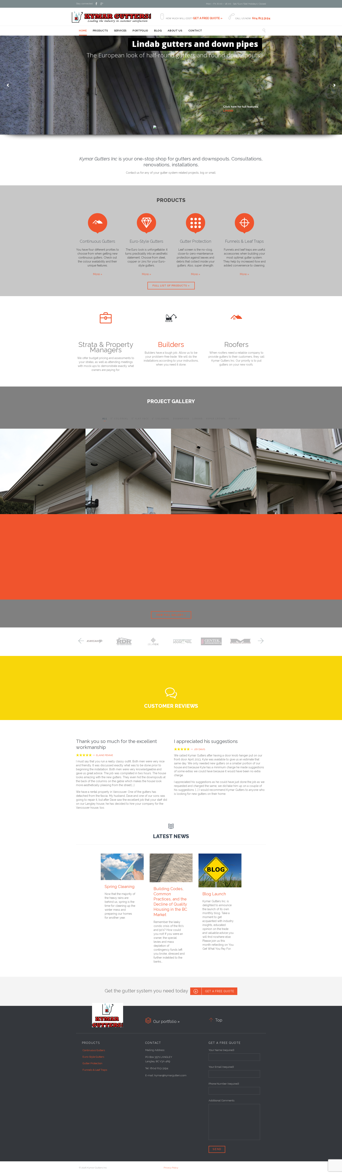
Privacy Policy (171, 1167)
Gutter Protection (195, 241)
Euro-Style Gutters (146, 241)
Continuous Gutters (97, 241)
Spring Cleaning (120, 886)
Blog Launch (214, 894)
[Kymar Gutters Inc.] (111, 17)
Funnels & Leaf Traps (244, 241)
